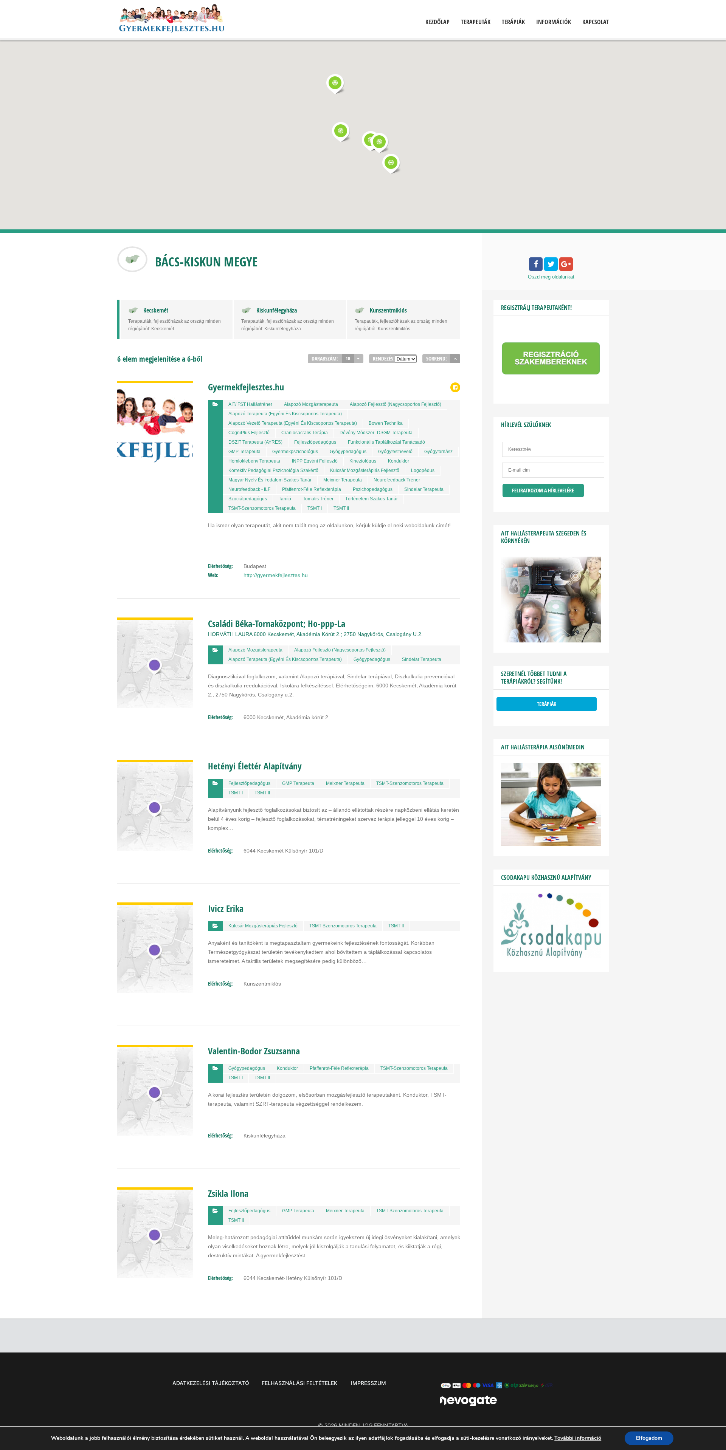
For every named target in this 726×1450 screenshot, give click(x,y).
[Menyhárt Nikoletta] (551, 641)
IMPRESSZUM (368, 1383)
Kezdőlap (437, 22)
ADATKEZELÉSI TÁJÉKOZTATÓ (210, 1383)
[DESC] (455, 358)
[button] (335, 84)
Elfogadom (649, 1438)
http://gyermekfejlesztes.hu (276, 575)
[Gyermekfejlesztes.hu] (171, 20)
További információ (577, 1438)
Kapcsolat (595, 22)
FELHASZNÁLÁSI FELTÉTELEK (299, 1383)
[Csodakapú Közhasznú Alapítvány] (551, 956)
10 (348, 358)
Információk (553, 22)
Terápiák (513, 22)
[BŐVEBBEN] (155, 385)
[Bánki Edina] (551, 844)
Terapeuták (475, 22)
